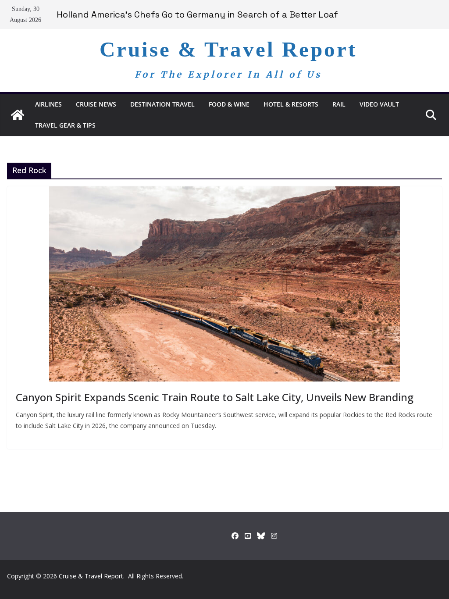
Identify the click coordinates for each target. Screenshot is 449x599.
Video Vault (379, 104)
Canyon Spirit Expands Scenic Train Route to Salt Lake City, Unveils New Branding (214, 397)
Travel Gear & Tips (65, 125)
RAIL (339, 104)
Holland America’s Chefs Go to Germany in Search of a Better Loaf (197, 14)
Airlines (48, 104)
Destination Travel (162, 104)
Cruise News (96, 104)
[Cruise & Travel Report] (18, 115)
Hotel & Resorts (291, 104)
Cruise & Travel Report (228, 49)
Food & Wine (229, 104)
